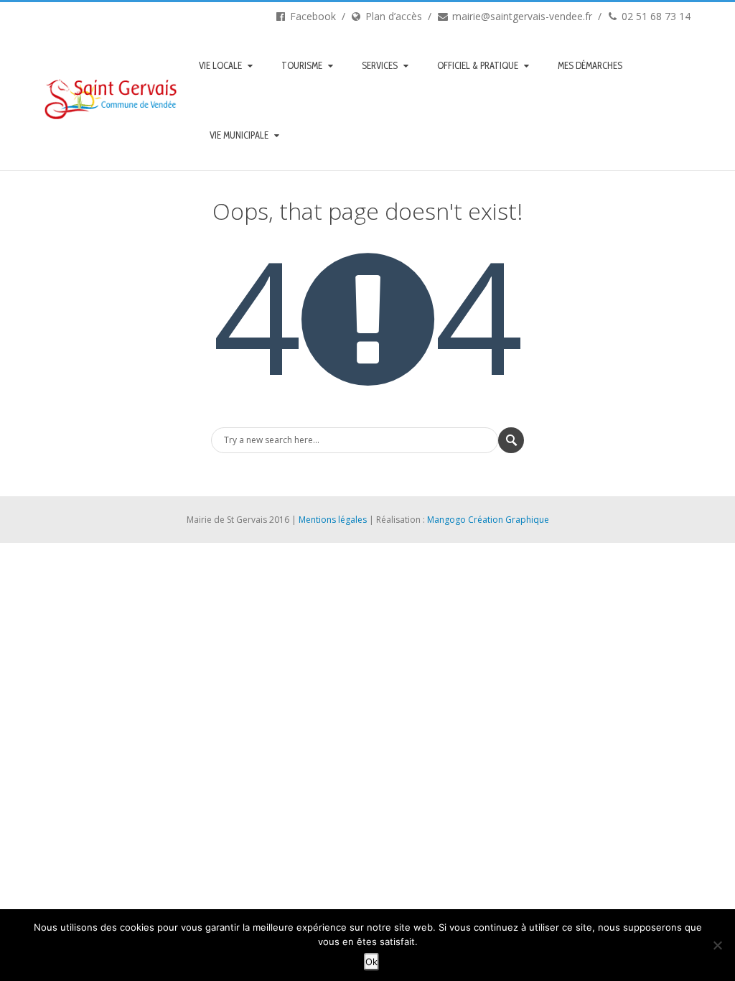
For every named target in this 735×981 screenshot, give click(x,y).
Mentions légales (333, 519)
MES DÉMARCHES (590, 65)
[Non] (717, 945)
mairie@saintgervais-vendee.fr (520, 16)
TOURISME (301, 65)
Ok (371, 961)
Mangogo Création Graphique (488, 519)
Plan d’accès (392, 16)
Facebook (311, 16)
